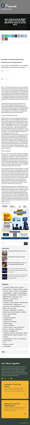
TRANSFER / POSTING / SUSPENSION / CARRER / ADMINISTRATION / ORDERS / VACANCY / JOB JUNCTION (15, 335)
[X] (15, 36)
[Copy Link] (22, 36)
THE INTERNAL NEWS (6, 9)
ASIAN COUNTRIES (8, 300)
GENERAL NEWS (8, 319)
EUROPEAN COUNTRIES (9, 318)
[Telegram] (9, 36)
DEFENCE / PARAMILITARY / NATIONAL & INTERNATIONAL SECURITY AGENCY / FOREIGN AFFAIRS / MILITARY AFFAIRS (14, 312)
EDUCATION (7, 316)
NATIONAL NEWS (7, 203)
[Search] (26, 243)
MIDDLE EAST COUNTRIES (10, 321)
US (4, 342)
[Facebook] (3, 36)
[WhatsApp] (6, 36)
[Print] (19, 36)
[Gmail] (3, 39)
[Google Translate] (25, 36)
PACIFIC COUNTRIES (9, 325)
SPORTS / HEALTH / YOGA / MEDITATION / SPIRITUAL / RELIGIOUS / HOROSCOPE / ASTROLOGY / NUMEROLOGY (14, 329)
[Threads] (6, 39)
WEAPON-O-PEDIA (8, 344)
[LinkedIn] (12, 36)
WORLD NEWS (7, 346)
